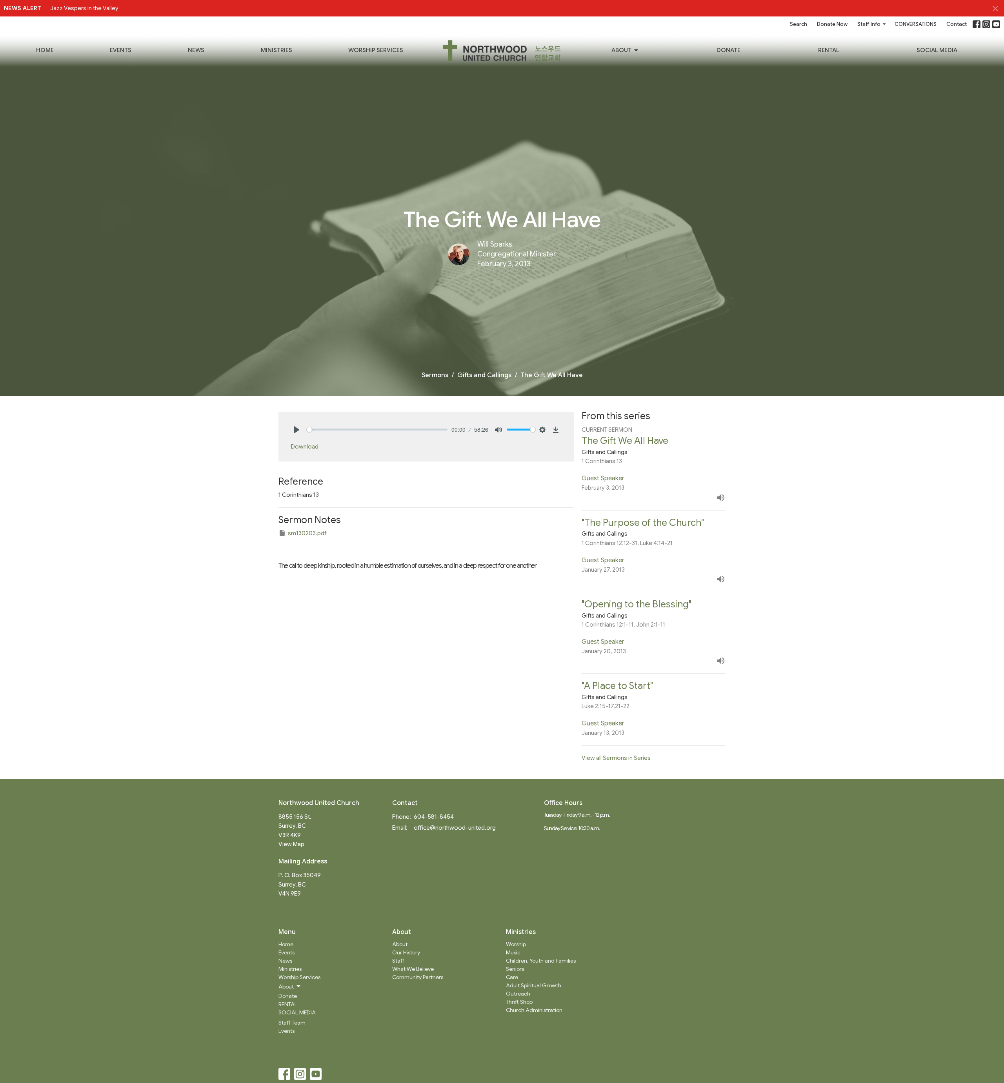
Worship (516, 944)
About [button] (286, 986)
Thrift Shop (519, 1001)
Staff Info (868, 24)
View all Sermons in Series (616, 757)
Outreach (518, 993)
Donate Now (832, 24)
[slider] (377, 429)
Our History (406, 952)
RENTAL (828, 50)
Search (798, 24)
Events (120, 50)
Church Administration (534, 1010)
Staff (398, 960)
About (621, 50)
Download (304, 446)
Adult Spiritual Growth (533, 985)
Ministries (276, 50)
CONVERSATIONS (916, 24)
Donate (728, 50)
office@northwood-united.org (455, 827)
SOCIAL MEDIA (937, 50)
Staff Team (292, 1022)
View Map (291, 844)
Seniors (515, 968)
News (196, 50)
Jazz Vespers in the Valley (84, 8)
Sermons (435, 375)
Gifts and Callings (484, 375)
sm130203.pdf (307, 533)
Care (512, 977)
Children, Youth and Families (541, 960)
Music (513, 952)
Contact (956, 24)
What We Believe (413, 968)
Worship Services (375, 50)
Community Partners (417, 977)
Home (45, 50)
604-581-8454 (434, 816)
